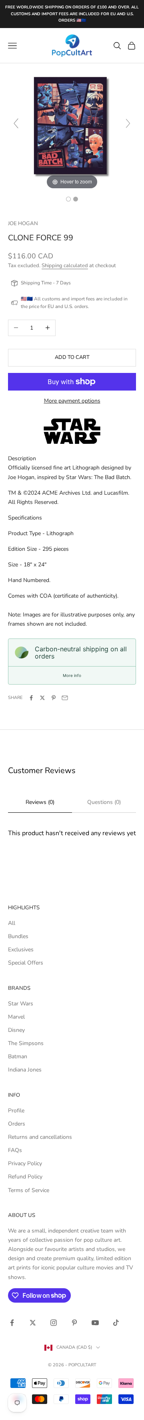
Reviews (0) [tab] (40, 802)
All (11, 923)
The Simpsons (26, 1043)
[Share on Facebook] (31, 698)
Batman (17, 1056)
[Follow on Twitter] (33, 1323)
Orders (16, 1124)
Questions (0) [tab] (104, 802)
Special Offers (25, 963)
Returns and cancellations (40, 1137)
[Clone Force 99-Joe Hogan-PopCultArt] (68, 199)
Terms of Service (28, 1190)
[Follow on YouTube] (95, 1323)
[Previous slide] (16, 123)
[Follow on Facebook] (12, 1323)
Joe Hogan (23, 223)
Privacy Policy (25, 1163)
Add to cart (72, 357)
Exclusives (21, 949)
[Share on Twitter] (42, 698)
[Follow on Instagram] (54, 1323)
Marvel (16, 1017)
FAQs (15, 1150)
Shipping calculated (65, 265)
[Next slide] (128, 123)
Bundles (18, 936)
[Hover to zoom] (72, 127)
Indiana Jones (25, 1070)
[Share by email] (65, 698)
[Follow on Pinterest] (74, 1323)
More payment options (72, 401)
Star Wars (20, 1003)
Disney (16, 1030)
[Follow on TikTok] (116, 1323)
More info (72, 675)
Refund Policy (25, 1176)
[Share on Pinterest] (53, 698)
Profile (16, 1110)
